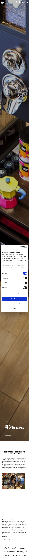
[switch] (25, 278)
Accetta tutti (14, 298)
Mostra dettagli (20, 294)
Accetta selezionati (14, 303)
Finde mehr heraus (8, 435)
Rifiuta (14, 309)
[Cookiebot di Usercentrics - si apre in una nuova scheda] (20, 247)
